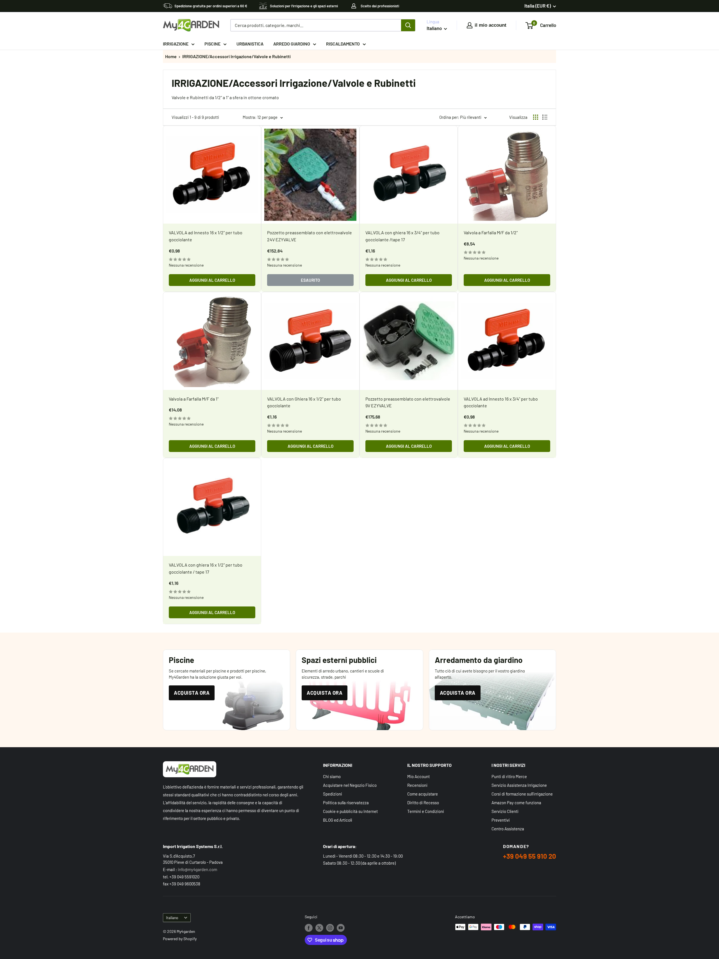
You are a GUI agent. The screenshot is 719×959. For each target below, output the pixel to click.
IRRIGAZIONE (175, 43)
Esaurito (310, 280)
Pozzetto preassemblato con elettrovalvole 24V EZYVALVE (309, 236)
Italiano (172, 917)
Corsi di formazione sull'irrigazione (522, 793)
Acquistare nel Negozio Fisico (350, 785)
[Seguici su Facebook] (309, 927)
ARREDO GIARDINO (291, 43)
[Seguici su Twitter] (319, 927)
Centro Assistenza (508, 828)
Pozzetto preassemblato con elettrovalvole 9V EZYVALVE (407, 402)
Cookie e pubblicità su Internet (350, 811)
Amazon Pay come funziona (516, 802)
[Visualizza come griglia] (535, 117)
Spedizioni (332, 793)
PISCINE (212, 43)
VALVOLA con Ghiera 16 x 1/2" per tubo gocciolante (304, 402)
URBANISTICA (249, 43)
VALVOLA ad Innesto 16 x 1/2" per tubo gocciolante (205, 236)
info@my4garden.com (197, 869)
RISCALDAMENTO (343, 43)
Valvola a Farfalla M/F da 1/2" (491, 232)
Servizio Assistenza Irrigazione (519, 785)
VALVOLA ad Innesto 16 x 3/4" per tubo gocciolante (501, 402)
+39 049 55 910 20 (529, 856)
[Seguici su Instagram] (330, 927)
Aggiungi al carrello (212, 280)
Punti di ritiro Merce (509, 776)
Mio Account (418, 776)
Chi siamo (332, 776)
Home (171, 56)
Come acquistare (422, 793)
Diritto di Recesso (423, 802)
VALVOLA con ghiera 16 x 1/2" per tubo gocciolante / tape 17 (205, 568)
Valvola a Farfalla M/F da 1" (194, 398)
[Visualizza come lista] (544, 117)
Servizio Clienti (505, 811)
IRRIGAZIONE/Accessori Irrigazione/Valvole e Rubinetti (236, 56)
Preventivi (501, 819)
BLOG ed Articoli (337, 819)
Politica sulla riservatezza (346, 802)
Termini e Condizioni (425, 811)
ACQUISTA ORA (192, 693)
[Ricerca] (408, 25)
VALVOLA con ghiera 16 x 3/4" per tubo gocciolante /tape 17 (402, 236)
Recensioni (417, 785)
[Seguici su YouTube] (341, 927)
